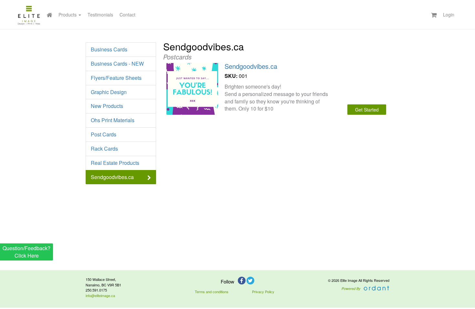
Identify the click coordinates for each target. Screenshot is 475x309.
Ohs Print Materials (112, 120)
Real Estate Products (115, 162)
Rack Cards (104, 148)
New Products (107, 106)
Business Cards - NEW (117, 63)
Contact (127, 14)
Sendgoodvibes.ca (112, 177)
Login (448, 14)
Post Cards (103, 134)
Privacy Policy (263, 291)
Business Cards (109, 49)
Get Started (367, 109)
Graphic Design (109, 92)
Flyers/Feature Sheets (116, 77)
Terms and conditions (211, 291)
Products (68, 14)
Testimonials (100, 14)
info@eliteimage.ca (100, 295)
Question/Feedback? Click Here (26, 251)
